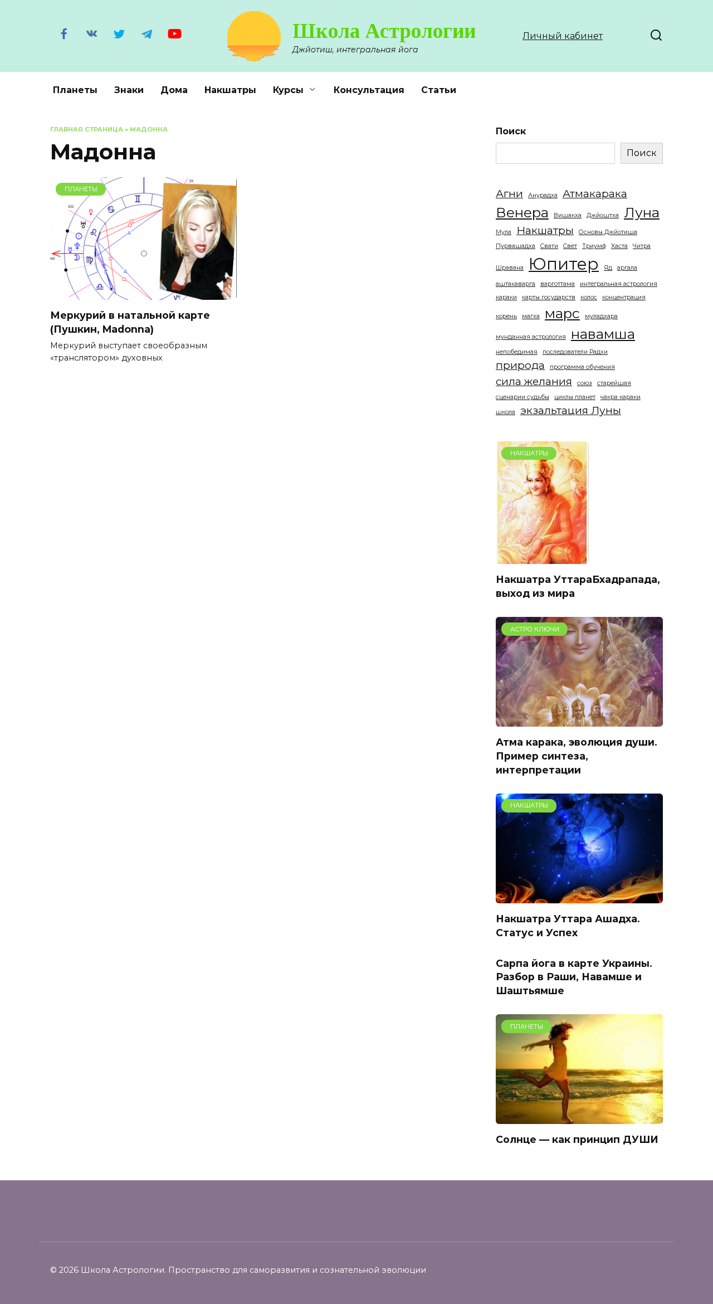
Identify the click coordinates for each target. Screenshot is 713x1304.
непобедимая (517, 352)
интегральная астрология (618, 284)
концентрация (624, 297)
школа (505, 412)
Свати (549, 246)
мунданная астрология (531, 336)
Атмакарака (595, 193)
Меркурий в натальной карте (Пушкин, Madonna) (130, 322)
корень (506, 316)
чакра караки (620, 397)
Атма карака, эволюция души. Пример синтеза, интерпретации (576, 755)
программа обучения (582, 367)
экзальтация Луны (570, 410)
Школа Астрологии (384, 31)
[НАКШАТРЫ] (542, 557)
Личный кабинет (562, 36)
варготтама (557, 284)
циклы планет (574, 397)
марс (562, 313)
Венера (522, 212)
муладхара (601, 316)
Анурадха (543, 195)
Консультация (369, 90)
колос (588, 297)
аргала (627, 267)
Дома (174, 90)
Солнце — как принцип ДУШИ (577, 1139)
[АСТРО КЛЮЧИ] (579, 719)
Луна (642, 212)
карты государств (548, 297)
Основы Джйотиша (608, 232)
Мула (503, 232)
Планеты (75, 90)
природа (520, 365)
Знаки (129, 90)
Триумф (594, 246)
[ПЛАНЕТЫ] (143, 293)
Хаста (619, 246)
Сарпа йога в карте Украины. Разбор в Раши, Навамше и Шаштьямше (574, 976)
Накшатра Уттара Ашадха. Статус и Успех (568, 925)
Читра (642, 246)
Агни (509, 193)
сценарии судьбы (522, 397)
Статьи (438, 90)
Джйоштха (603, 215)
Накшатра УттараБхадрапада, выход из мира (578, 586)
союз (584, 383)
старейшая (614, 383)
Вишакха (568, 215)
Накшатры (230, 90)
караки (506, 297)
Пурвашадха (515, 246)
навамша (603, 333)
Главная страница (86, 129)
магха (531, 316)
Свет (570, 246)
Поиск (511, 131)
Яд (608, 267)
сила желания (534, 381)
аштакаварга (515, 284)
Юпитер (564, 264)
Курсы (288, 90)
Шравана (510, 267)
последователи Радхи (575, 352)
